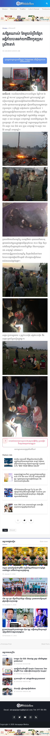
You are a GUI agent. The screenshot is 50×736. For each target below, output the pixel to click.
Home (4, 9)
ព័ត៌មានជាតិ (11, 28)
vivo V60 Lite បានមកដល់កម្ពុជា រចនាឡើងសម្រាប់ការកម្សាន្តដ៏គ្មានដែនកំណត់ (28, 506)
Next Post (45, 644)
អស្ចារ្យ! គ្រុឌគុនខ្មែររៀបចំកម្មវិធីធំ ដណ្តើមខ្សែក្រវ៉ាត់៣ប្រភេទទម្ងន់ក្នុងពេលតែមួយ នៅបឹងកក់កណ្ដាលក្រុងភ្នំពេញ (23, 569)
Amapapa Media (22, 724)
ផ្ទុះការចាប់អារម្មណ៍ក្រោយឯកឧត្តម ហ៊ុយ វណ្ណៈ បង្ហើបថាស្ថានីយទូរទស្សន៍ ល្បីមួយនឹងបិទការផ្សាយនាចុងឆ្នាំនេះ (24, 630)
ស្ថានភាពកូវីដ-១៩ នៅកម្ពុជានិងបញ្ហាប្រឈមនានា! (29, 679)
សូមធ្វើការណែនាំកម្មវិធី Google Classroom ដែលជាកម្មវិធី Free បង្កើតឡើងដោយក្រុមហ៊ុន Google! (30, 670)
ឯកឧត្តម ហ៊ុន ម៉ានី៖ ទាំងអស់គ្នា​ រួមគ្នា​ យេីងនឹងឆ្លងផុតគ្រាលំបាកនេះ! (30, 660)
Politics (13, 9)
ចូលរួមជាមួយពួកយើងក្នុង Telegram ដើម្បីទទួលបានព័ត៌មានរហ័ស (25, 60)
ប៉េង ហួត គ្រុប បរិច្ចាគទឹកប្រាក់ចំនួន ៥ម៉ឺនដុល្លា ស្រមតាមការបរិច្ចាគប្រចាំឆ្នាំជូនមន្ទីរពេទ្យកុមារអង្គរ (24, 600)
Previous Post (6, 644)
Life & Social (33, 9)
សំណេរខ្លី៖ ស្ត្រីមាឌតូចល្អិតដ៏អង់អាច (25, 689)
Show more (44, 542)
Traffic (23, 9)
